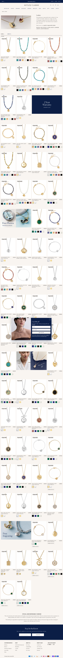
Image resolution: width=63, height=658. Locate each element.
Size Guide (6, 650)
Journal (56, 1)
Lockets (12, 8)
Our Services (39, 646)
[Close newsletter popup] (50, 319)
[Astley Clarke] (31, 5)
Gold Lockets (43, 27)
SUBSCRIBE (38, 634)
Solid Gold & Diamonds (19, 644)
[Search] (50, 5)
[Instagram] (53, 644)
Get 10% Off (41, 332)
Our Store (28, 650)
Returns (5, 646)
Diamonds (18, 8)
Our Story (28, 644)
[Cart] (58, 5)
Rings (40, 8)
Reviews (52, 1)
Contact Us (39, 644)
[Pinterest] (49, 644)
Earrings (29, 8)
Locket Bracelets (45, 28)
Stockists (27, 648)
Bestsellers (6, 8)
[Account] (53, 5)
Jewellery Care (39, 648)
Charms (52, 8)
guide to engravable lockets (49, 25)
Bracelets (35, 8)
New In (44, 8)
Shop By (57, 8)
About (59, 1)
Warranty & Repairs (8, 648)
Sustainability (28, 646)
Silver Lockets (50, 27)
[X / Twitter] (51, 644)
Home (3, 11)
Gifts (48, 8)
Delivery (5, 644)
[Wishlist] (55, 5)
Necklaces (23, 8)
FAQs (5, 652)
